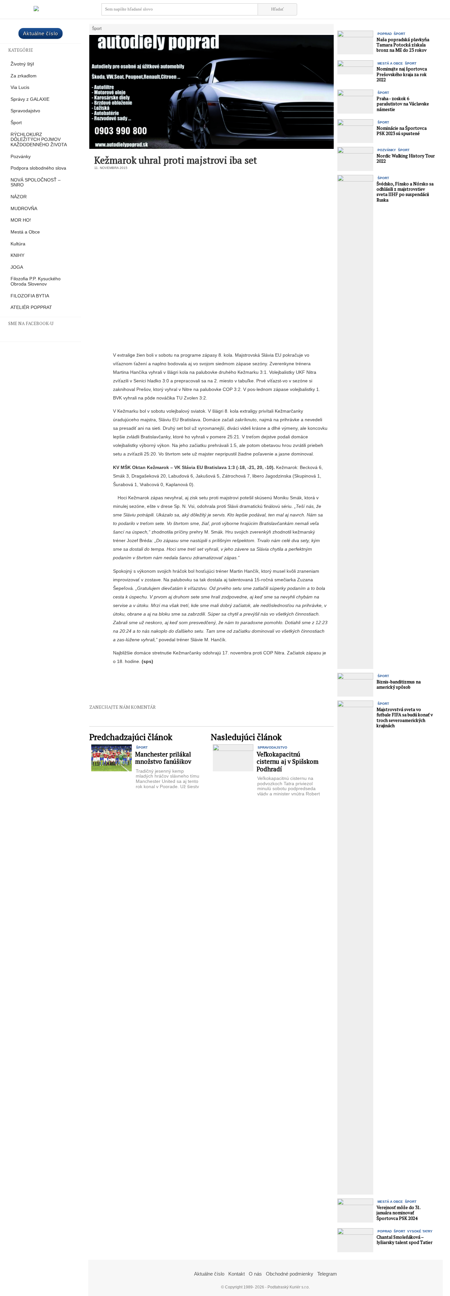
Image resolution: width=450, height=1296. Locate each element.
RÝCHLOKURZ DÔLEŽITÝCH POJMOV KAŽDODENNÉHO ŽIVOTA (39, 139)
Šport (16, 122)
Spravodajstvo (25, 110)
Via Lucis (20, 87)
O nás (255, 1274)
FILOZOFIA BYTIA (30, 295)
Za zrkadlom (24, 75)
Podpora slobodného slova (38, 168)
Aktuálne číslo (40, 33)
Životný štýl (22, 64)
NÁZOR (19, 196)
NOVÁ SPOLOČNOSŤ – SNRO (36, 183)
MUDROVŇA (24, 208)
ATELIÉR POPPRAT (31, 307)
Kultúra (18, 243)
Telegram (327, 1274)
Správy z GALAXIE (30, 99)
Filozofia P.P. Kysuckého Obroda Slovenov (36, 281)
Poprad (385, 34)
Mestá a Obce (25, 232)
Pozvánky (21, 156)
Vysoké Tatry (420, 1231)
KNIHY (17, 255)
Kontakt (236, 1274)
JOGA (17, 267)
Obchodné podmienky (289, 1274)
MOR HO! (21, 220)
